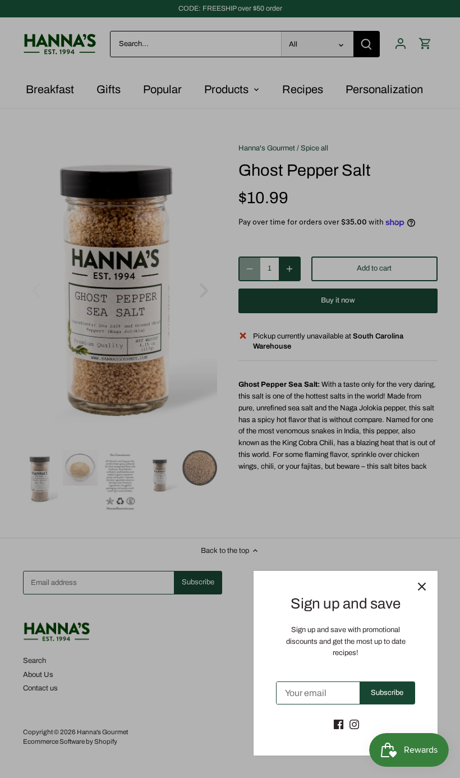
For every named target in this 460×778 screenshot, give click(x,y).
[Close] (422, 586)
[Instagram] (354, 724)
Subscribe (387, 693)
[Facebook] (338, 724)
